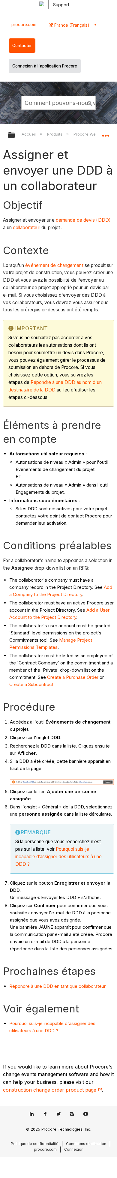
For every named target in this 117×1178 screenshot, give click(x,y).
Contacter (22, 45)
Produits (55, 134)
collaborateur (26, 227)
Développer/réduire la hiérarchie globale (15, 135)
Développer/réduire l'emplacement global (105, 133)
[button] (90, 102)
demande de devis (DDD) (83, 220)
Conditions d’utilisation (86, 1143)
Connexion (73, 1149)
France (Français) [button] (71, 25)
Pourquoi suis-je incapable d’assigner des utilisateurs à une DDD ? (58, 856)
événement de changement (54, 265)
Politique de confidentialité (34, 1143)
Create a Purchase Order (72, 677)
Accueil (29, 134)
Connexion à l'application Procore (44, 66)
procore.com (23, 24)
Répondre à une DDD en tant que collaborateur (57, 986)
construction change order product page (50, 1090)
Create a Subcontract (31, 684)
